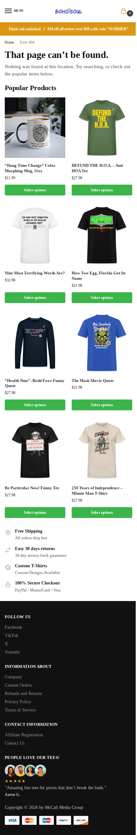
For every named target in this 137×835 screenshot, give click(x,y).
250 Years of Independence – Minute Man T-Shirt (97, 490)
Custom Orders (18, 685)
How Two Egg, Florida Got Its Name (99, 276)
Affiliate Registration (24, 734)
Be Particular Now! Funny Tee (32, 487)
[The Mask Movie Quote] (102, 343)
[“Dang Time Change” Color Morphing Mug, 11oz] (35, 127)
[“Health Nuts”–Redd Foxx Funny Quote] (35, 343)
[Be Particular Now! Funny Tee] (35, 450)
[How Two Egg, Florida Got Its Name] (102, 235)
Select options (35, 190)
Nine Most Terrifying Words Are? (35, 273)
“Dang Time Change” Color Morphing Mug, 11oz (30, 168)
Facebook (13, 627)
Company (13, 677)
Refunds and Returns (23, 693)
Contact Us (15, 743)
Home (9, 42)
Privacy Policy (18, 701)
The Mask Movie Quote (93, 380)
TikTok (11, 635)
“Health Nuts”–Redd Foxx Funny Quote (34, 383)
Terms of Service (20, 710)
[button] (125, 11)
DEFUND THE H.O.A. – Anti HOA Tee (97, 168)
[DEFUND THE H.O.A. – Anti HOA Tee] (102, 127)
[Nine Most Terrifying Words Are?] (35, 235)
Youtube (12, 652)
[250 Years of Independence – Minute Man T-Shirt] (102, 450)
